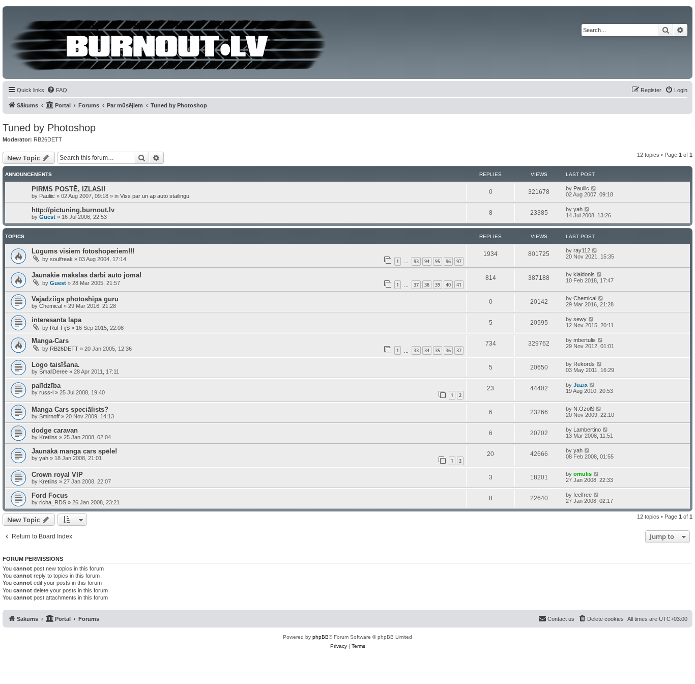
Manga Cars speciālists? (70, 409)
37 (416, 284)
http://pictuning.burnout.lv (73, 210)
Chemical (50, 306)
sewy (580, 319)
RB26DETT (48, 139)
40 (448, 284)
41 (458, 284)
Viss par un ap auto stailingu (154, 196)
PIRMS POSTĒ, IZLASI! (68, 189)
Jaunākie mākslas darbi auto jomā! (86, 275)
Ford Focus (50, 495)
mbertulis (584, 340)
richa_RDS (52, 502)
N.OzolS (583, 409)
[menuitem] (57, 90)
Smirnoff (49, 416)
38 (426, 284)
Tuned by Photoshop (49, 127)
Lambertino (587, 429)
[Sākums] (168, 42)
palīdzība (46, 385)
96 (448, 261)
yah (578, 209)
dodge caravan (55, 430)
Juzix (580, 385)
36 (448, 350)
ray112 (581, 250)
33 (416, 350)
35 (437, 350)
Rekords (584, 364)
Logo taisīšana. (56, 364)
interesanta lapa (56, 320)
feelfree (582, 495)
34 (426, 350)
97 (458, 261)
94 (426, 261)
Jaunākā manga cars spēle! (74, 451)
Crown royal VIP (57, 474)
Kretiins (48, 437)
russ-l (46, 392)
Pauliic (47, 196)
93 (416, 261)
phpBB (320, 637)
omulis (582, 474)
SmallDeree (53, 371)
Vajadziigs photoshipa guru (75, 299)
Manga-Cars (50, 341)
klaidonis (584, 274)
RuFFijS (60, 328)
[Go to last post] (594, 188)
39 (437, 284)
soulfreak (61, 259)
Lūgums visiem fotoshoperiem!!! (83, 251)
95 (437, 261)
